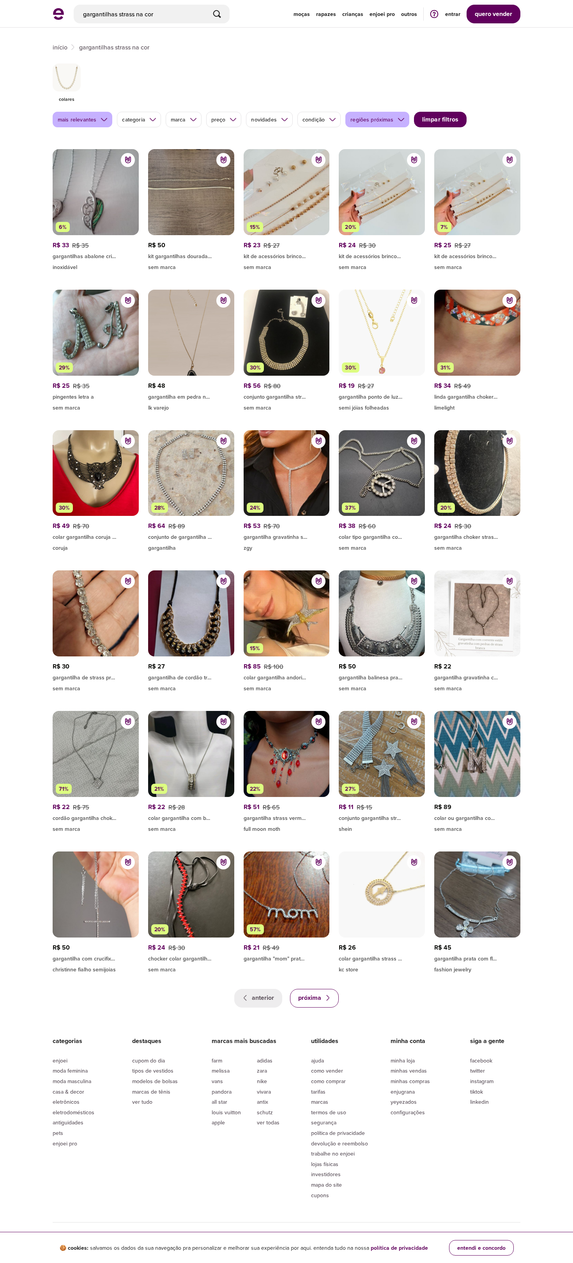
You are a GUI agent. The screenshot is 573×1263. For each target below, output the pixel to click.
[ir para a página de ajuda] (434, 14)
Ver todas (268, 1122)
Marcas (319, 1102)
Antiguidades (68, 1122)
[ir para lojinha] (191, 255)
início (60, 47)
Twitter (477, 1071)
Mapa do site (326, 1185)
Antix (262, 1102)
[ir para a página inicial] (58, 17)
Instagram (481, 1081)
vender (493, 13)
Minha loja (403, 1060)
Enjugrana (403, 1092)
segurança (323, 1122)
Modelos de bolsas (155, 1081)
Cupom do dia (148, 1060)
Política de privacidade (338, 1133)
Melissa (221, 1071)
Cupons (320, 1195)
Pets (58, 1133)
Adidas (264, 1060)
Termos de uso (328, 1112)
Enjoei (60, 1060)
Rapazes (326, 14)
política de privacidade (399, 1248)
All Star (219, 1102)
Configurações (408, 1112)
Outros (409, 14)
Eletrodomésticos (73, 1112)
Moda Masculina (72, 1081)
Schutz (265, 1112)
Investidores (326, 1174)
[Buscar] (217, 14)
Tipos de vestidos (152, 1071)
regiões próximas (371, 119)
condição (313, 119)
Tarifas (318, 1092)
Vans (217, 1081)
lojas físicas (324, 1164)
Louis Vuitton (226, 1112)
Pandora (222, 1092)
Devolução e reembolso (339, 1143)
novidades (263, 119)
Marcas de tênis (151, 1092)
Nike (262, 1081)
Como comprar (328, 1081)
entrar (452, 14)
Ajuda (317, 1060)
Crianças (352, 14)
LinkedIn (479, 1102)
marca (178, 119)
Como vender (327, 1071)
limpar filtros (440, 119)
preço (218, 119)
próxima (310, 997)
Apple (218, 1122)
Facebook (481, 1060)
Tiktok (476, 1092)
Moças (302, 14)
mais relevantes (77, 119)
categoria (133, 119)
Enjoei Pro (65, 1143)
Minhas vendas (409, 1071)
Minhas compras (410, 1081)
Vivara (264, 1092)
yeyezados (404, 1102)
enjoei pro (382, 14)
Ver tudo (142, 1102)
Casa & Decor (68, 1092)
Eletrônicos (66, 1102)
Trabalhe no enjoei (333, 1153)
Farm (217, 1060)
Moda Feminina (70, 1071)
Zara (262, 1071)
